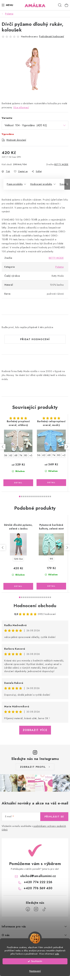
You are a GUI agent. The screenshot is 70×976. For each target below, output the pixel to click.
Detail (18, 482)
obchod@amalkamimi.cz (38, 876)
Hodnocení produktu (41, 184)
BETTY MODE (61, 164)
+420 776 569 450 (38, 888)
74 (21, 455)
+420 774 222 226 (38, 882)
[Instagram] (36, 909)
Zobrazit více (35, 730)
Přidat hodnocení (35, 339)
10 (40, 496)
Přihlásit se (54, 816)
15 (50, 496)
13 (46, 496)
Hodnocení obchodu (35, 605)
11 (42, 496)
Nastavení (35, 971)
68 (16, 455)
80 (25, 455)
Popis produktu (15, 184)
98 (51, 558)
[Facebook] (28, 909)
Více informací (21, 107)
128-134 (18, 559)
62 (10, 455)
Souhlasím (36, 961)
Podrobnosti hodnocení (51, 36)
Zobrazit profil (33, 767)
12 (44, 496)
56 (5, 455)
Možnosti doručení (16, 140)
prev (2, 446)
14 (48, 496)
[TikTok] (44, 909)
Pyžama (59, 267)
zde (57, 953)
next (67, 446)
